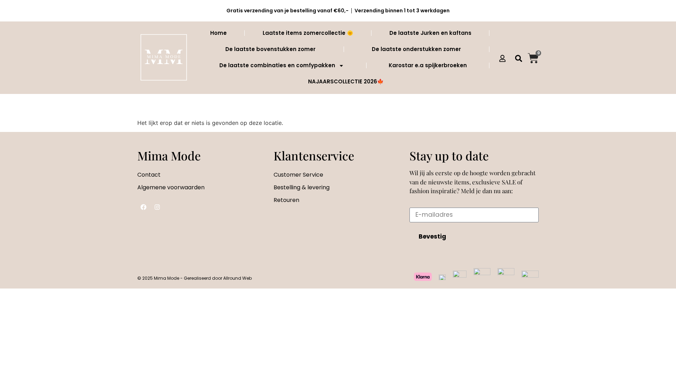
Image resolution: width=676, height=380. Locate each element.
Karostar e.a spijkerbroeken (428, 65)
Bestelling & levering (302, 187)
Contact (149, 175)
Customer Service (298, 175)
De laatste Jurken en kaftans (430, 33)
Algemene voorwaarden (171, 187)
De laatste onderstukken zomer (416, 49)
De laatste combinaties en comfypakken (277, 65)
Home (218, 33)
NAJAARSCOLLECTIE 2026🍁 (346, 81)
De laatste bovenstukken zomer (270, 49)
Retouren (286, 200)
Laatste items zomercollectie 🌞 (308, 33)
